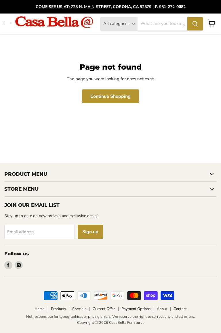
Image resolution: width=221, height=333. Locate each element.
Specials (79, 308)
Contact (180, 308)
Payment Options (135, 308)
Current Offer (104, 308)
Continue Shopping (110, 96)
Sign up (90, 232)
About (162, 308)
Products (58, 308)
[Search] (195, 23)
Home (40, 308)
